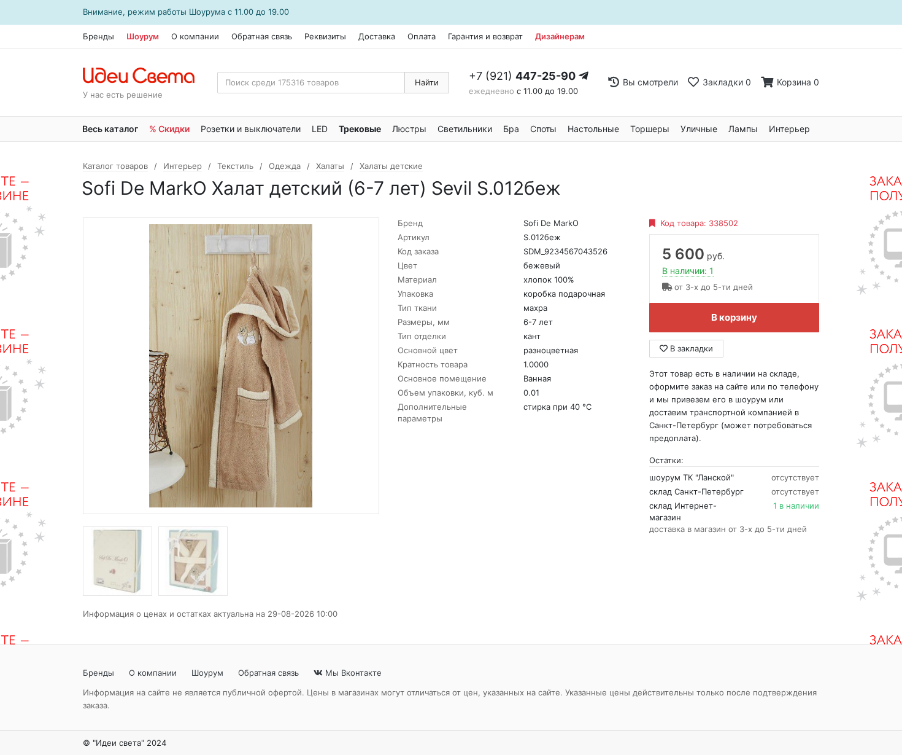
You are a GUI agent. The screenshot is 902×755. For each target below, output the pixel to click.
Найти (427, 82)
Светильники (465, 128)
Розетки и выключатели (251, 128)
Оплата (421, 36)
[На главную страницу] (145, 76)
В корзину (734, 317)
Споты (543, 128)
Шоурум (142, 36)
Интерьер (789, 128)
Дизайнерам (560, 36)
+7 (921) (522, 75)
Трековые (360, 128)
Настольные (593, 128)
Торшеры (649, 128)
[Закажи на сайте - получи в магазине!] (32, 393)
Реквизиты (325, 36)
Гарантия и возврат (485, 36)
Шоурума (207, 12)
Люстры (409, 128)
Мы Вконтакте (352, 673)
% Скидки (169, 128)
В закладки (690, 348)
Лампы (743, 128)
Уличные (698, 128)
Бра (511, 128)
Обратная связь (261, 36)
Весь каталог (110, 128)
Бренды (98, 36)
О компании (195, 36)
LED (320, 128)
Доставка (376, 36)
